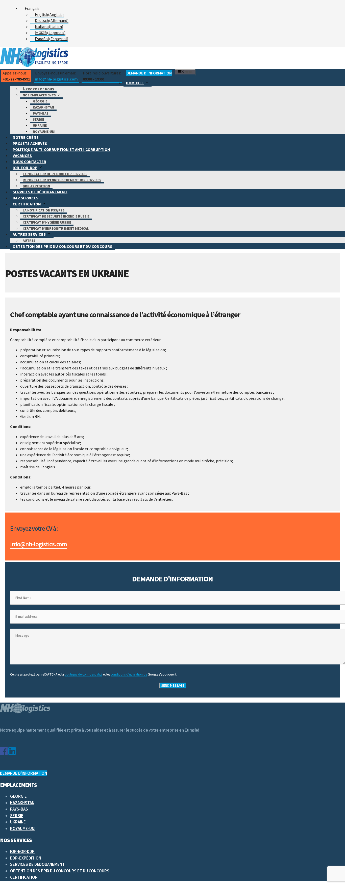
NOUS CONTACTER (29, 161)
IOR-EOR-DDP (25, 167)
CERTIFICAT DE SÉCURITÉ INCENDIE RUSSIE (56, 216)
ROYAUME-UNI (44, 131)
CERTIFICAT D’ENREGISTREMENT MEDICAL (56, 228)
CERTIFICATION (27, 203)
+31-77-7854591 (16, 79)
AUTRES (29, 240)
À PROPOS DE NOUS (38, 89)
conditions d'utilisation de (129, 674)
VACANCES (22, 155)
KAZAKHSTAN (43, 107)
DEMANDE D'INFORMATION (149, 72)
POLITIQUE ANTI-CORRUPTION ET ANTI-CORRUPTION (61, 149)
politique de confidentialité (83, 674)
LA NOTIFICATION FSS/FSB (44, 210)
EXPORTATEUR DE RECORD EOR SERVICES (55, 174)
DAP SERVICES (25, 197)
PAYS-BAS (40, 113)
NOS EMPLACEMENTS (39, 95)
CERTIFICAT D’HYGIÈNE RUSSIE (47, 222)
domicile (135, 82)
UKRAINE (40, 125)
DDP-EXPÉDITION (36, 186)
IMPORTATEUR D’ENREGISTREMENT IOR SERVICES (62, 180)
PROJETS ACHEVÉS (30, 143)
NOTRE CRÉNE (26, 137)
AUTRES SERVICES (29, 234)
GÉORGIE (40, 101)
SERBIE (38, 119)
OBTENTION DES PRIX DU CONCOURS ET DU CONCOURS (62, 246)
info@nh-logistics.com (56, 79)
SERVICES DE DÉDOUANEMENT (40, 191)
